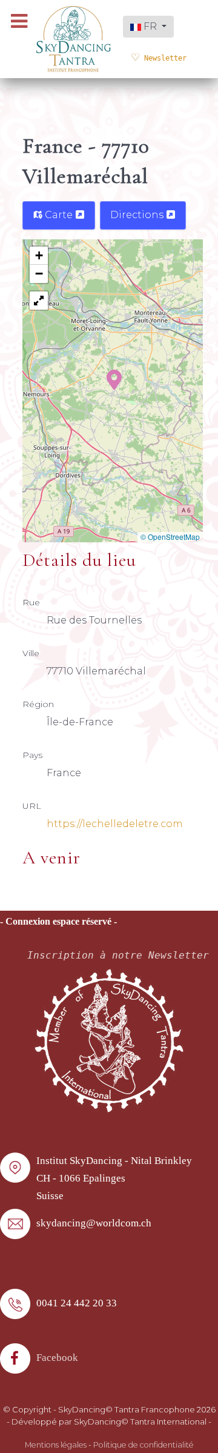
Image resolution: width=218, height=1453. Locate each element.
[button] (114, 379)
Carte (58, 215)
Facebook (57, 1357)
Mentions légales (56, 1444)
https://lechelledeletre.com (115, 824)
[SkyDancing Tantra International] (109, 1040)
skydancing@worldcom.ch (93, 1223)
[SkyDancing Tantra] (73, 38)
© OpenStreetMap (170, 536)
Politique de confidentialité (143, 1444)
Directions (138, 215)
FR (150, 26)
